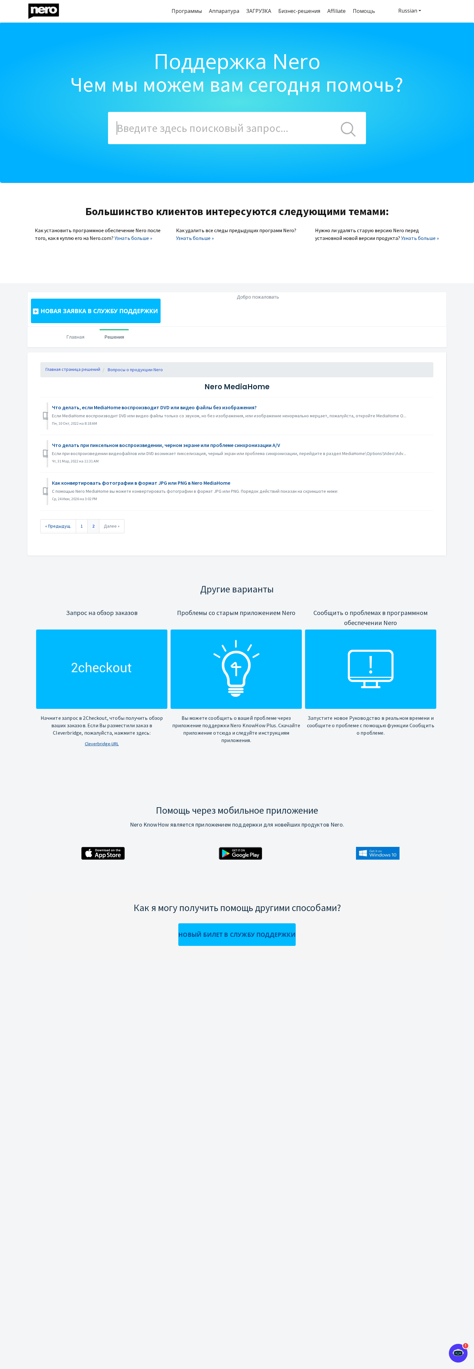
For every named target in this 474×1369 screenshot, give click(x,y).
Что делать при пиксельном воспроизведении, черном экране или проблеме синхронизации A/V (166, 445)
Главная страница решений (72, 369)
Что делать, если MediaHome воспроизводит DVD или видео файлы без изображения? (154, 407)
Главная (75, 337)
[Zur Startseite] (47, 9)
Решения (114, 337)
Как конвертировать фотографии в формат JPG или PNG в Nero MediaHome (141, 483)
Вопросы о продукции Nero (135, 369)
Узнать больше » (133, 238)
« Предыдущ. (58, 526)
